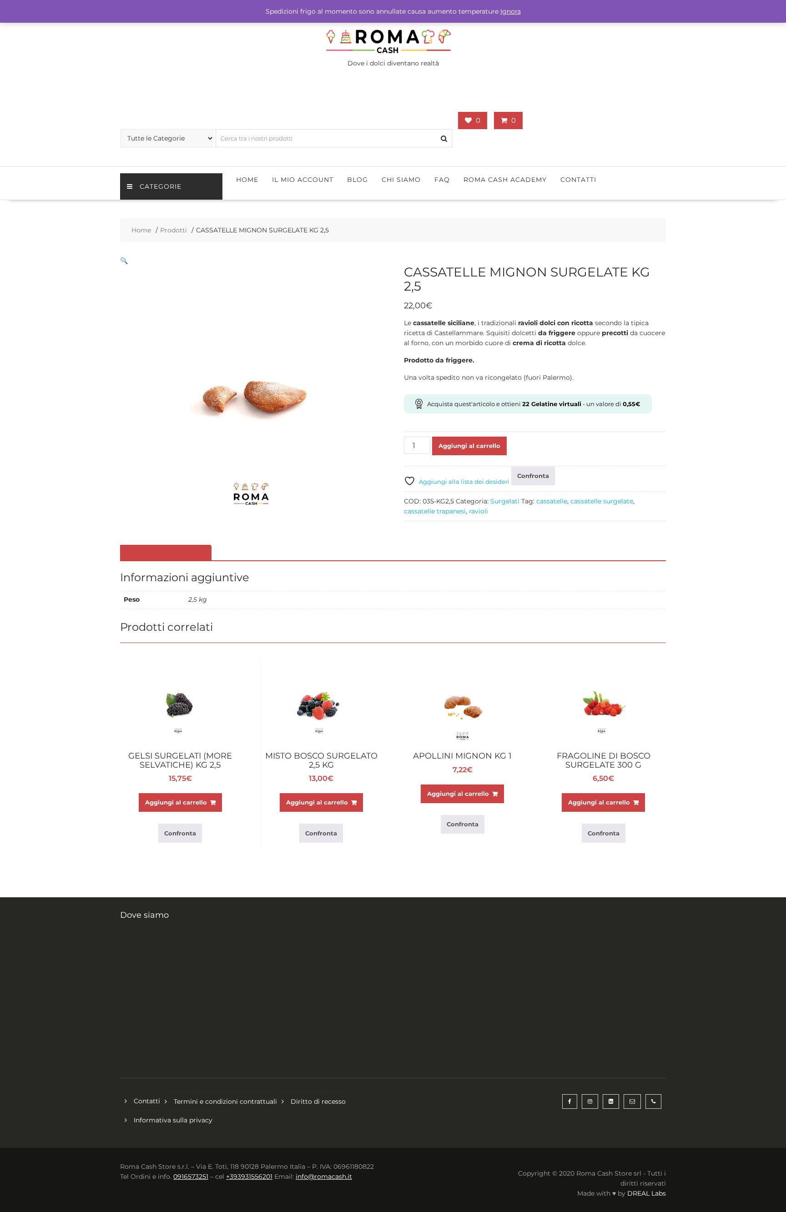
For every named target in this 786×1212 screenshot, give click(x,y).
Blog (357, 180)
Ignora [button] (510, 11)
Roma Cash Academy (505, 180)
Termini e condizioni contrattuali (225, 1101)
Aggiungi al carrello (469, 445)
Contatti (578, 180)
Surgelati (504, 501)
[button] (124, 260)
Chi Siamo (401, 180)
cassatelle (551, 501)
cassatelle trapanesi (435, 511)
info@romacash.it (324, 1176)
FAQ (442, 180)
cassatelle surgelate (601, 501)
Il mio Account (302, 180)
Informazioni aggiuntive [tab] (164, 553)
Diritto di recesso (318, 1101)
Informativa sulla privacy (173, 1120)
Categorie (160, 186)
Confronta (533, 475)
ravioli (478, 511)
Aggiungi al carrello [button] (176, 802)
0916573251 (190, 1176)
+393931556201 (249, 1176)
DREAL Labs (646, 1193)
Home (247, 180)
